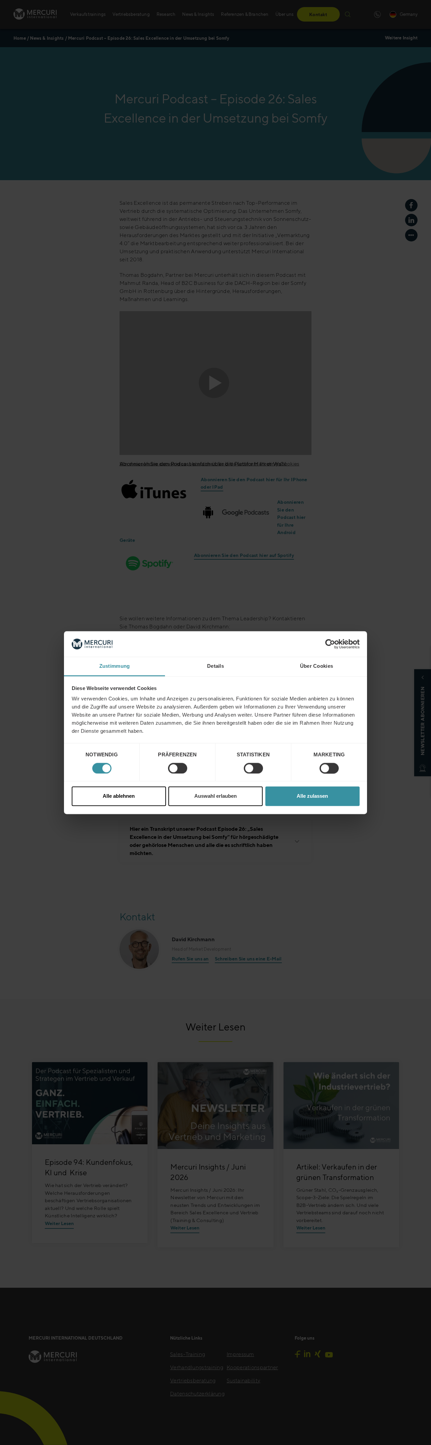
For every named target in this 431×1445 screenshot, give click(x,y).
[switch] (177, 768)
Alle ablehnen (119, 796)
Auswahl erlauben (215, 796)
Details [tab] (215, 666)
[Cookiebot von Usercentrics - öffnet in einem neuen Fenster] (330, 644)
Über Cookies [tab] (316, 666)
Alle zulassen (312, 796)
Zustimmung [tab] (114, 666)
